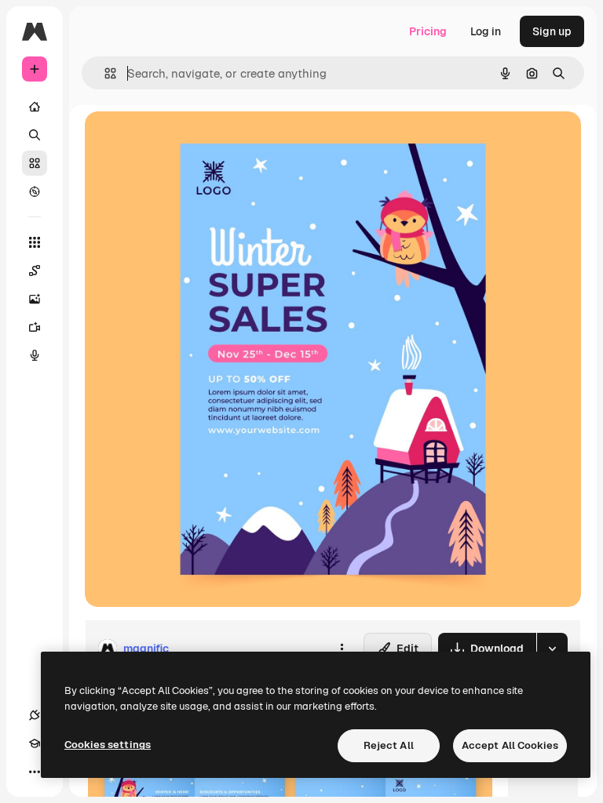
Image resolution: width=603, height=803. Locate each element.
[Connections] (34, 715)
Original (185, 140)
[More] (34, 771)
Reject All (389, 745)
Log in (485, 31)
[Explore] (34, 191)
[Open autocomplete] (104, 73)
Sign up (552, 31)
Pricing (428, 31)
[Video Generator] (34, 327)
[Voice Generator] (34, 355)
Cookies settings (107, 744)
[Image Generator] (34, 298)
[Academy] (34, 743)
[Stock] (34, 163)
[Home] (34, 106)
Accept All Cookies (510, 745)
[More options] (341, 648)
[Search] (34, 134)
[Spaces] (34, 270)
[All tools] (34, 242)
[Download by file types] (552, 648)
